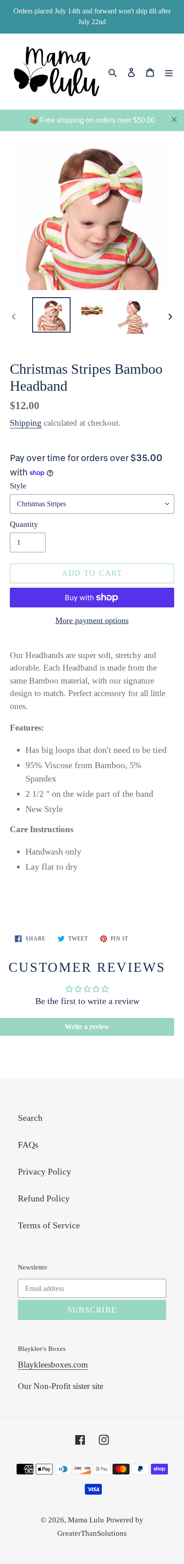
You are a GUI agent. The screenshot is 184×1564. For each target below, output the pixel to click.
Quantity (24, 524)
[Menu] (168, 71)
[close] (174, 119)
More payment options (92, 620)
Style (18, 485)
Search (30, 1118)
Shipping (26, 422)
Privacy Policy (44, 1171)
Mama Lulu (86, 1520)
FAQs (28, 1144)
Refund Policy (44, 1198)
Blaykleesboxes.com (53, 1364)
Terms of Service (49, 1225)
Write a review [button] (87, 1026)
